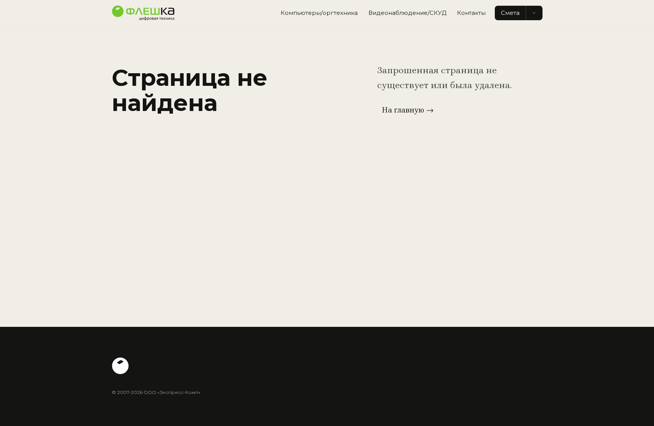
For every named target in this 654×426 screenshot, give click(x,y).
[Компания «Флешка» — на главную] (143, 13)
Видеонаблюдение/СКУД (407, 12)
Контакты (471, 12)
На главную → (408, 110)
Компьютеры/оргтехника (319, 12)
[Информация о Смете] (534, 13)
